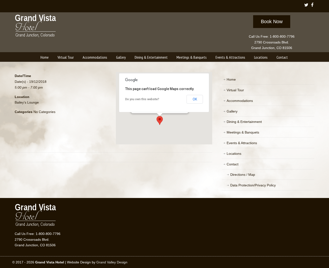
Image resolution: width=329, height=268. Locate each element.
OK (195, 99)
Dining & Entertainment (244, 122)
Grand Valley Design (111, 262)
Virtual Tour (235, 90)
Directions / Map (242, 174)
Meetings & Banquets (243, 132)
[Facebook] (312, 5)
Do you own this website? (142, 99)
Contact (232, 164)
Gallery (232, 111)
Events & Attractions (242, 143)
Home (231, 79)
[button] (160, 120)
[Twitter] (306, 5)
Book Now (272, 21)
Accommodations (240, 101)
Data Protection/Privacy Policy (253, 185)
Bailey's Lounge (27, 102)
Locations (234, 153)
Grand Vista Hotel (36, 27)
